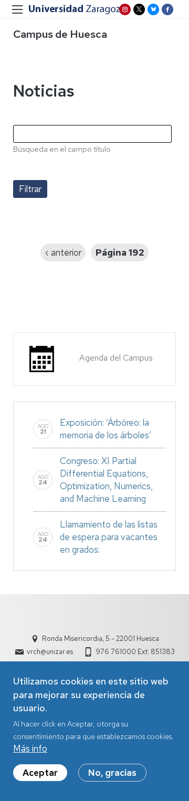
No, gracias (112, 772)
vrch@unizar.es (50, 651)
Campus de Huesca (60, 34)
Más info (30, 748)
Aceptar (40, 772)
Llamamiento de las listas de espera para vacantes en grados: (109, 537)
